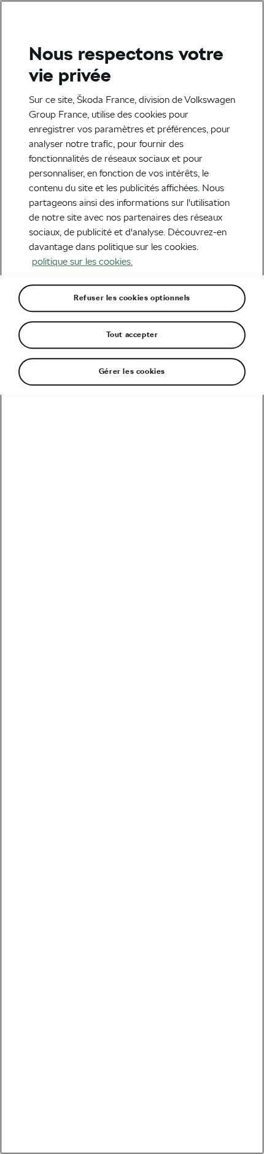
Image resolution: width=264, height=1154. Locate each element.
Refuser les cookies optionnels (132, 298)
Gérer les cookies (132, 371)
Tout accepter (132, 334)
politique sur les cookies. (82, 261)
